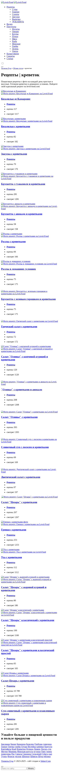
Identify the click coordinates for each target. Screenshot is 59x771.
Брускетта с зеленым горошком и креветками (28, 299)
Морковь (12, 751)
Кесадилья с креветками (15, 126)
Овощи (15, 31)
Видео (9, 24)
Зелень (15, 49)
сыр (50, 754)
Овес (43, 751)
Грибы (15, 46)
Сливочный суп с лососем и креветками (25, 447)
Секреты (11, 56)
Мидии (4, 751)
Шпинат (26, 756)
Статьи (10, 58)
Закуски (16, 17)
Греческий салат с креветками (19, 326)
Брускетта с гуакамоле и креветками (23, 183)
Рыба (14, 41)
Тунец (4, 756)
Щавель (34, 756)
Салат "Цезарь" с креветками (19, 502)
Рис (13, 754)
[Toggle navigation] (2, 66)
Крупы (15, 34)
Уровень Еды (6, 68)
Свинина (27, 754)
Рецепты (11, 7)
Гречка (11, 746)
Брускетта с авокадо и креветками (21, 213)
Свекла (18, 754)
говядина (47, 744)
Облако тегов (18, 68)
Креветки (21, 749)
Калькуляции (13, 53)
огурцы (37, 751)
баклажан (5, 744)
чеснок (18, 756)
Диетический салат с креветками (20, 477)
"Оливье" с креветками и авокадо (21, 389)
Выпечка (16, 19)
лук (49, 749)
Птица (15, 36)
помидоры (6, 754)
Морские (16, 44)
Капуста (48, 746)
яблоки (47, 756)
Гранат (4, 746)
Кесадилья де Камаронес (15, 98)
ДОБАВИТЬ (18, 22)
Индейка (32, 746)
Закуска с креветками (14, 153)
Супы (14, 9)
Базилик (30, 744)
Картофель (6, 749)
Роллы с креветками (13, 241)
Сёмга (45, 754)
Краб (14, 749)
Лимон (37, 749)
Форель (10, 756)
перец (49, 751)
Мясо (14, 39)
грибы (18, 746)
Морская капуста (25, 751)
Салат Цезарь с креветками (17, 680)
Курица (29, 749)
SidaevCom (45, 761)
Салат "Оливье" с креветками (19, 417)
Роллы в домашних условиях (18, 269)
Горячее (15, 12)
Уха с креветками (11, 557)
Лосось (44, 749)
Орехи (15, 51)
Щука (40, 756)
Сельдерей (37, 754)
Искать (31, 768)
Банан (13, 744)
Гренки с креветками (13, 529)
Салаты (15, 14)
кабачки (40, 746)
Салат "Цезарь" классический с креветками (27, 620)
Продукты (11, 26)
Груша (24, 746)
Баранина (21, 744)
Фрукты (16, 29)
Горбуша (38, 744)
